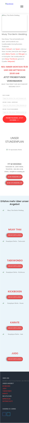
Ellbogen (22, 54)
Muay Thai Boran (11, 59)
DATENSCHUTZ (7, 401)
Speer (18, 49)
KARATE (5, 394)
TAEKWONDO (7, 391)
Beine (8, 54)
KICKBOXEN (6, 386)
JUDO (4, 388)
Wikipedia (10, 61)
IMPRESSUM (6, 399)
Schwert (9, 49)
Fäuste (12, 54)
